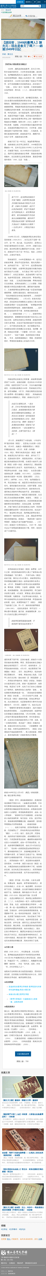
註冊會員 (20, 2)
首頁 (2, 10)
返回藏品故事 (7, 12)
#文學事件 (13, 1229)
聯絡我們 (20, 1263)
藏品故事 (16, 16)
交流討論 (31, 16)
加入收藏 (38, 56)
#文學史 (4, 1229)
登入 (9, 1239)
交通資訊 (12, 1263)
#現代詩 (22, 1229)
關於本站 (4, 1263)
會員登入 (29, 2)
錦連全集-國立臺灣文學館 (19, 994)
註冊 (40, 1239)
